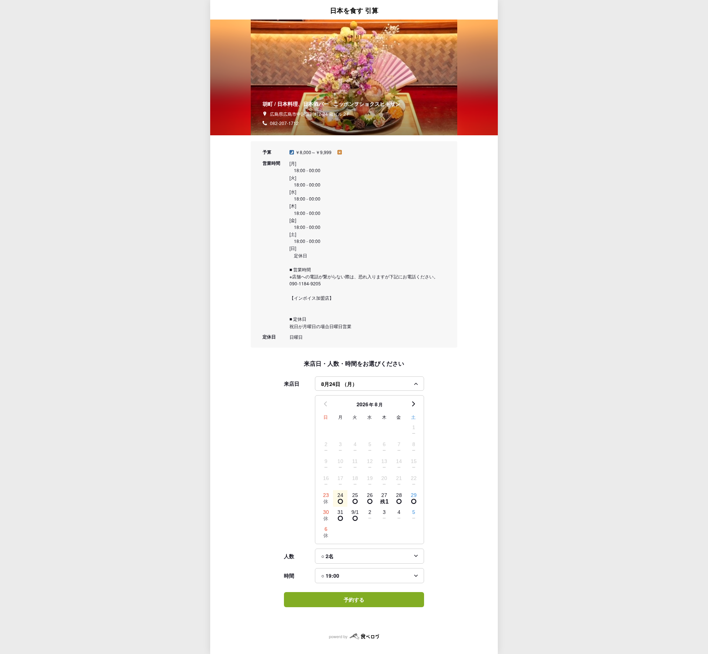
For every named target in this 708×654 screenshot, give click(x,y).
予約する (354, 599)
